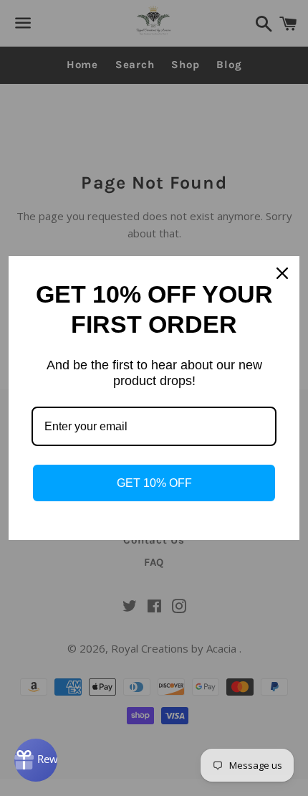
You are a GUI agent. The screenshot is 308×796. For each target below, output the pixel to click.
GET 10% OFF (154, 483)
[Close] (282, 273)
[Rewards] (35, 760)
